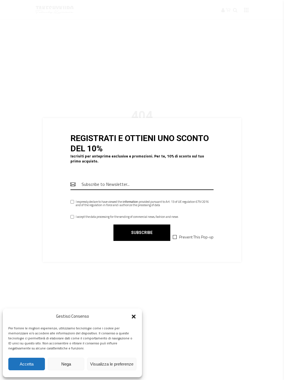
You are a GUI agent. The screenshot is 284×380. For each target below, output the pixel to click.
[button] (133, 316)
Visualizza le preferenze (111, 364)
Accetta (27, 364)
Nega (66, 364)
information (130, 201)
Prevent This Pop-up (196, 237)
